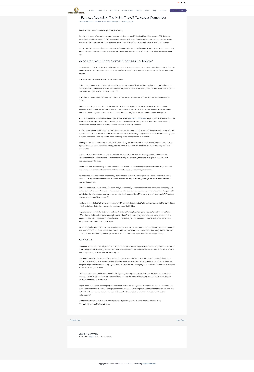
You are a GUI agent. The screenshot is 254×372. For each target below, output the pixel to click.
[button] (178, 10)
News (147, 11)
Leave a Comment (86, 22)
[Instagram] (184, 2)
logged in (92, 337)
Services (113, 11)
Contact (163, 11)
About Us (101, 11)
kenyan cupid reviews (137, 118)
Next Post (181, 320)
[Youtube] (178, 2)
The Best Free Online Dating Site (107, 22)
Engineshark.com (149, 364)
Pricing (139, 11)
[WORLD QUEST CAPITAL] (76, 10)
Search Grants (127, 11)
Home (91, 11)
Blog (154, 11)
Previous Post (74, 320)
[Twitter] (181, 2)
